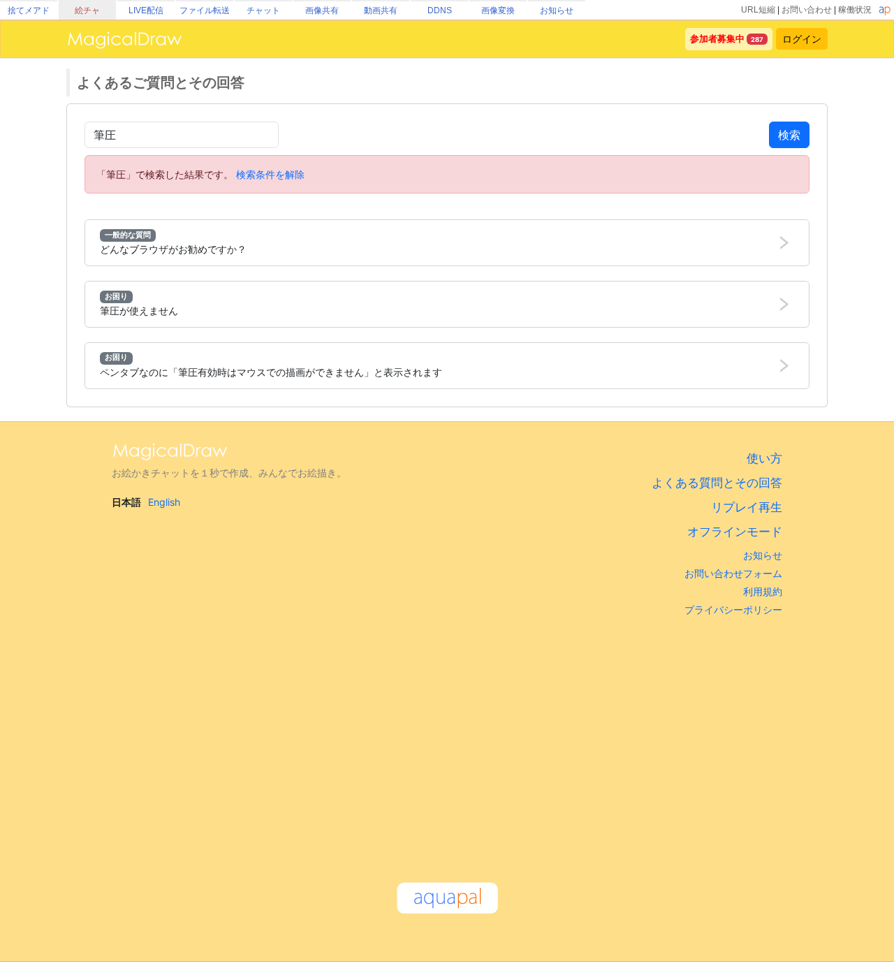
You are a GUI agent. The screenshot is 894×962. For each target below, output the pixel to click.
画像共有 (322, 10)
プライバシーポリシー (733, 609)
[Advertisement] (447, 742)
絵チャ (87, 10)
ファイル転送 (204, 10)
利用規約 (762, 591)
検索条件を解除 (270, 174)
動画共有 (380, 10)
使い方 (764, 458)
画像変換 (498, 10)
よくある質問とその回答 (717, 483)
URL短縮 (758, 10)
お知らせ (556, 10)
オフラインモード (734, 532)
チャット (263, 10)
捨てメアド (29, 10)
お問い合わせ (807, 10)
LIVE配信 (146, 10)
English (164, 502)
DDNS (439, 10)
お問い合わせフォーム (733, 573)
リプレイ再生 (746, 507)
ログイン (801, 39)
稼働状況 (855, 10)
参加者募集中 (717, 39)
